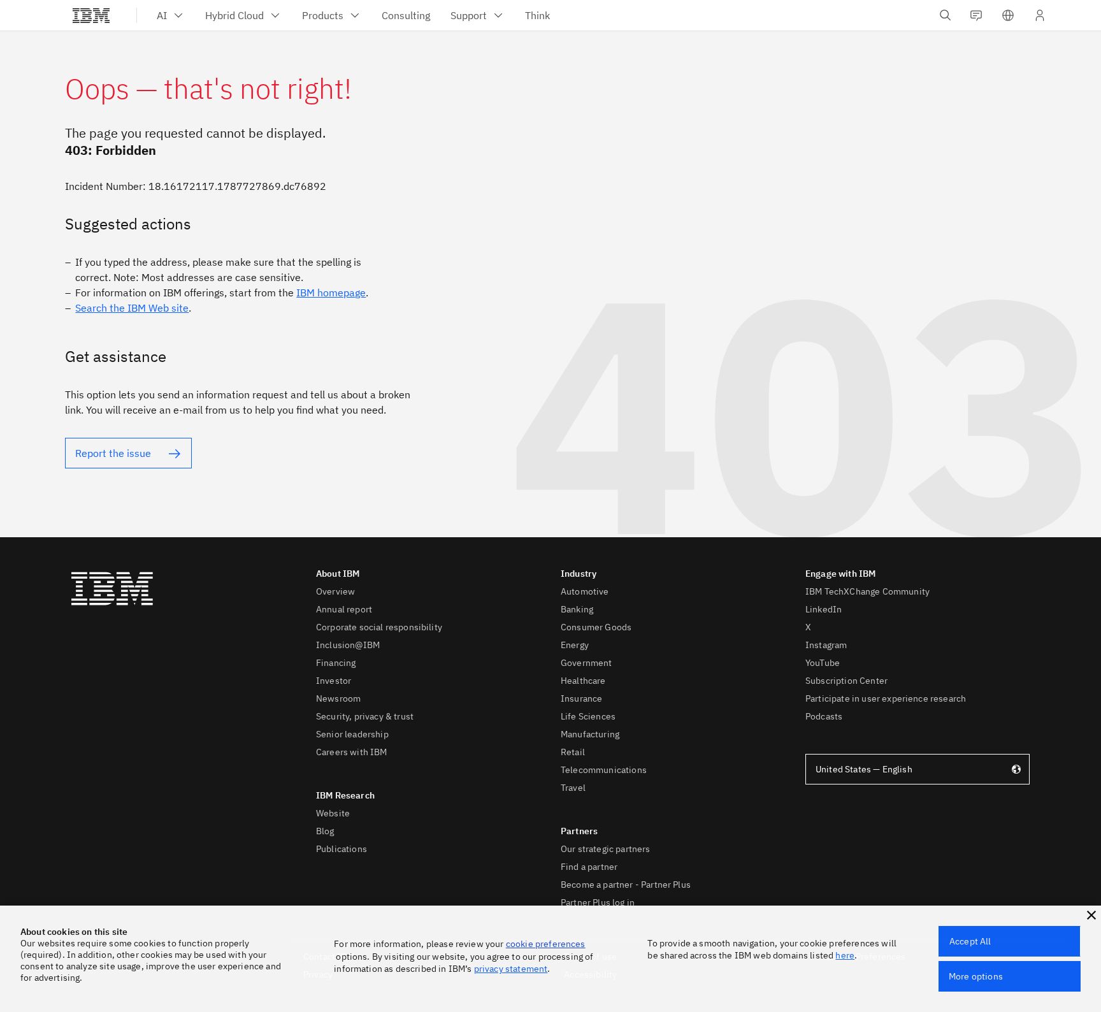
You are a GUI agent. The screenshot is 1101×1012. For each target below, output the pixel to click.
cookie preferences (546, 944)
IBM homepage (331, 292)
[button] (1091, 915)
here (844, 955)
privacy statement (511, 968)
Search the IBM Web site (132, 307)
